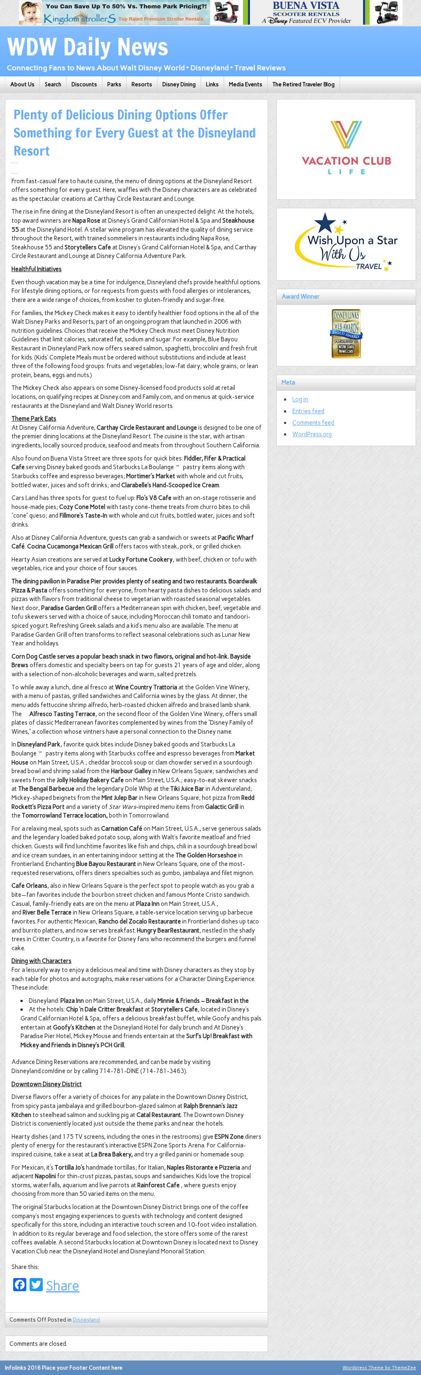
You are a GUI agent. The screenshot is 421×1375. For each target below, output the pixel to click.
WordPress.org (312, 434)
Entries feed (308, 411)
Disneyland (86, 1320)
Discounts (84, 84)
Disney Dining (179, 84)
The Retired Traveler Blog (304, 84)
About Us (22, 84)
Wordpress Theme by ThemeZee (379, 1367)
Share (62, 1285)
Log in (300, 399)
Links (212, 84)
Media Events (245, 84)
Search (53, 84)
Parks (114, 84)
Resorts (142, 84)
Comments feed (313, 422)
